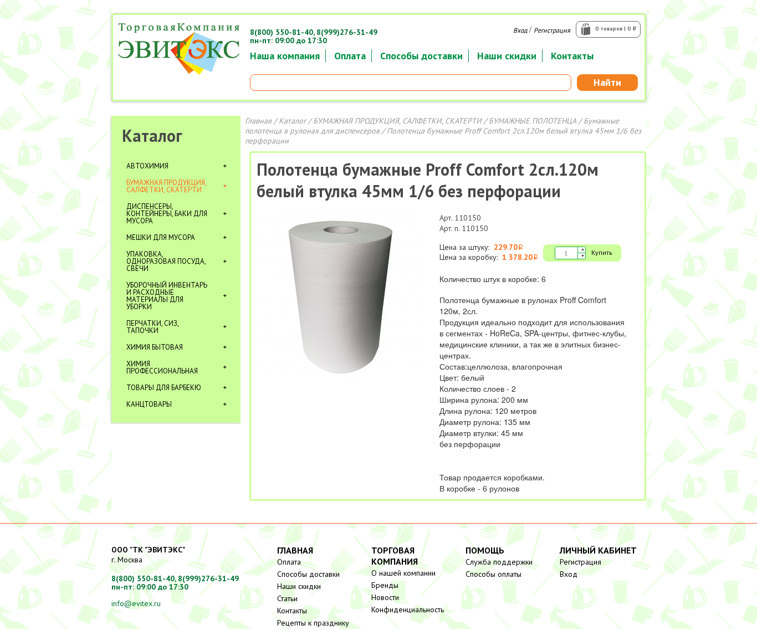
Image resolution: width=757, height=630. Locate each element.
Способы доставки (421, 55)
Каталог (152, 135)
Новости (385, 597)
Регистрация (552, 30)
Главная (258, 121)
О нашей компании (403, 573)
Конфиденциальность (407, 609)
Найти (607, 82)
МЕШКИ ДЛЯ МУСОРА (160, 237)
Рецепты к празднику (313, 623)
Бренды (384, 585)
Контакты (572, 55)
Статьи (287, 598)
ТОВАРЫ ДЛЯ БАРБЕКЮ (163, 387)
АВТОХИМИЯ (147, 166)
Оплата (350, 55)
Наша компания (285, 55)
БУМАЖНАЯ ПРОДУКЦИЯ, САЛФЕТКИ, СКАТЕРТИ (166, 186)
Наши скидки (506, 55)
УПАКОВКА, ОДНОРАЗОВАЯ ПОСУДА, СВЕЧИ (166, 261)
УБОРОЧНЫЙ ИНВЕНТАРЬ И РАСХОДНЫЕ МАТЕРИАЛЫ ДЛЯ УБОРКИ (166, 295)
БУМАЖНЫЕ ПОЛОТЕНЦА (532, 121)
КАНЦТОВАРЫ (149, 404)
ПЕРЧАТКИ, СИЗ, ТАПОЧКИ (152, 327)
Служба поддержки (499, 562)
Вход (520, 30)
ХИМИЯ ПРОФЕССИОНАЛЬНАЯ (162, 367)
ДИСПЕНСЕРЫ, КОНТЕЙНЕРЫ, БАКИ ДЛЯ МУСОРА (166, 213)
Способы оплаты (493, 574)
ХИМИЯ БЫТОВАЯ (154, 347)
